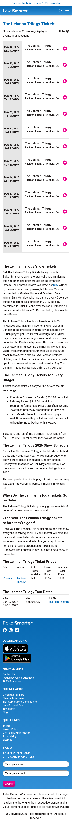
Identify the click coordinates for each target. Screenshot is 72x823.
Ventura (7, 578)
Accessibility (9, 736)
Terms (6, 725)
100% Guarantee (12, 681)
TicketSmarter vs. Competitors (20, 701)
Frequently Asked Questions (18, 677)
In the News (9, 708)
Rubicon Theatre (21, 580)
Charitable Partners (13, 698)
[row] (36, 49)
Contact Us (9, 674)
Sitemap (7, 739)
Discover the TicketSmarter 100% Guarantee (36, 3)
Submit (9, 783)
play (55, 285)
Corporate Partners (13, 694)
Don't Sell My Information (16, 732)
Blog (5, 712)
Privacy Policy (10, 729)
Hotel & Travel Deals (14, 705)
